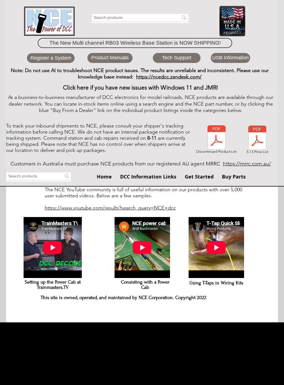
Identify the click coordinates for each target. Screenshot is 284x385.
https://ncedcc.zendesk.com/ (169, 77)
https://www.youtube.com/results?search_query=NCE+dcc (110, 208)
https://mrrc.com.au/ (247, 163)
